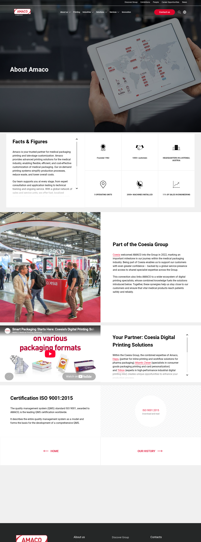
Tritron (121, 370)
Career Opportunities (170, 2)
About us (64, 12)
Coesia (116, 254)
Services (113, 12)
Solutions (100, 12)
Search (179, 12)
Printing (76, 12)
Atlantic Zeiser (143, 362)
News (184, 2)
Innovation (126, 12)
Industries (87, 12)
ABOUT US (79, 537)
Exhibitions (145, 2)
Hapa (116, 358)
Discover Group (131, 2)
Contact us (164, 12)
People (156, 2)
